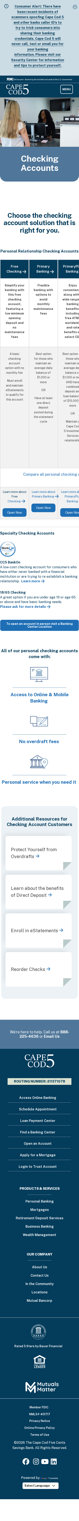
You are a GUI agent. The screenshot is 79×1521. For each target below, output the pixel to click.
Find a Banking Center (37, 1132)
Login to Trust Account (38, 1167)
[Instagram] (36, 1463)
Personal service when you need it (39, 782)
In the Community (39, 1284)
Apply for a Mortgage (38, 1155)
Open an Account (38, 1144)
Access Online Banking (37, 1098)
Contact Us (40, 1275)
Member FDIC (38, 1407)
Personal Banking (39, 1201)
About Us (39, 1267)
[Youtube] (45, 1463)
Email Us (52, 1036)
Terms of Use (39, 1434)
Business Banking (39, 1226)
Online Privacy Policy (39, 1427)
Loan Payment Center (37, 1121)
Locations (40, 1292)
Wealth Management (39, 1235)
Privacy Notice (39, 1421)
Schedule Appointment (38, 1109)
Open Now (14, 512)
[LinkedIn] (54, 1463)
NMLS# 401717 (39, 1414)
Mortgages (39, 1210)
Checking (14, 501)
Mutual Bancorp (39, 1301)
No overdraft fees (39, 741)
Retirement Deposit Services (39, 1218)
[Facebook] (27, 1463)
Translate (53, 1478)
